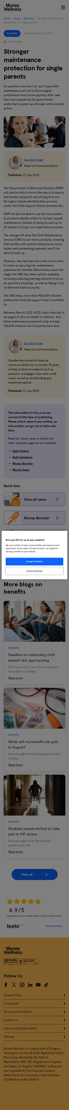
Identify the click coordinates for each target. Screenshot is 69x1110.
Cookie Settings (34, 570)
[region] (34, 555)
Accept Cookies (34, 561)
